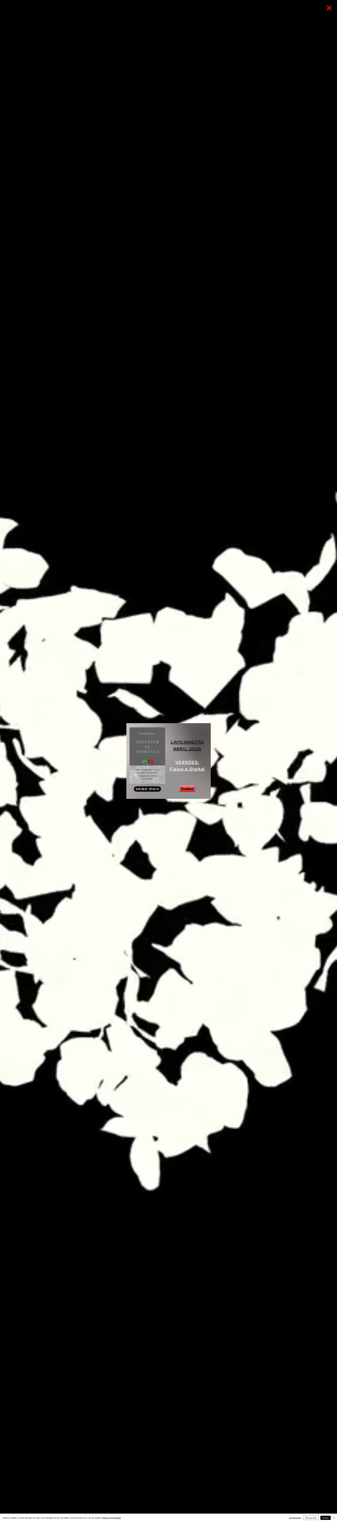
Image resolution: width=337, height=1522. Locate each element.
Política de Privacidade (111, 1517)
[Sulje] (333, 1518)
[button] (329, 8)
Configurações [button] (295, 1517)
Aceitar (325, 1517)
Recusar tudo (311, 1517)
